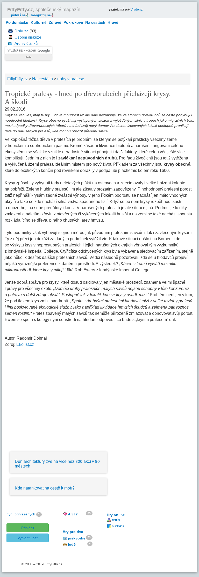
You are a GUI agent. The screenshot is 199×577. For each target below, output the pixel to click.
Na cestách (95, 22)
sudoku (118, 526)
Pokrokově (73, 22)
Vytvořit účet (28, 538)
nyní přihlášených (20, 514)
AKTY (73, 514)
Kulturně (38, 22)
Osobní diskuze (28, 37)
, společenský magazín (43, 9)
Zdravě (55, 22)
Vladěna (137, 9)
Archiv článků (26, 43)
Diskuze (22, 31)
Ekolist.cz (25, 344)
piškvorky (76, 538)
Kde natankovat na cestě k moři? (45, 488)
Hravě (113, 22)
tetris (116, 520)
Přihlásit (27, 528)
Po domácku (17, 22)
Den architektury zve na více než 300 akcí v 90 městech (57, 463)
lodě (72, 544)
